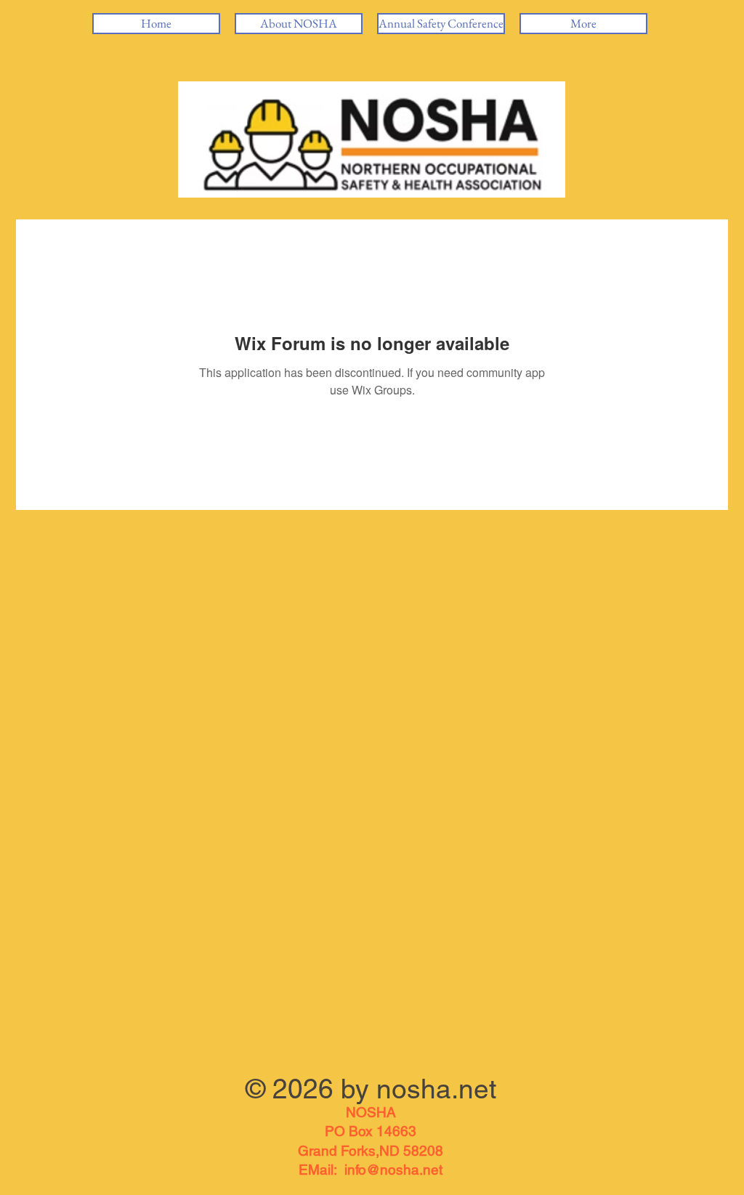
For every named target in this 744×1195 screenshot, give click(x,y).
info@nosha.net (393, 1170)
